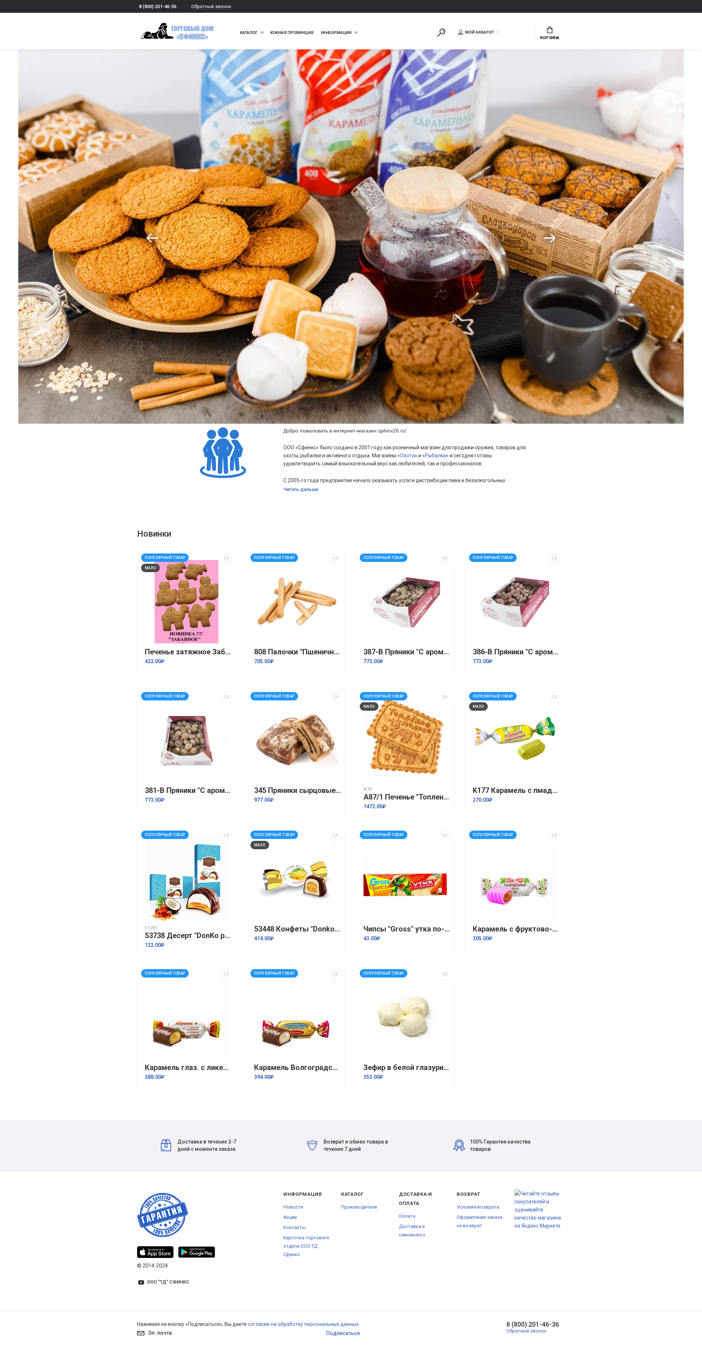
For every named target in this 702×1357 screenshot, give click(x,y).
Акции (290, 1217)
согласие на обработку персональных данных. (304, 1324)
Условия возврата (478, 1207)
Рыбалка (435, 455)
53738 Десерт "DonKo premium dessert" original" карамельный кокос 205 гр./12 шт (188, 935)
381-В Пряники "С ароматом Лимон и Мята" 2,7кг (188, 790)
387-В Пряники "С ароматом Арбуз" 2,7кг (406, 652)
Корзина (549, 37)
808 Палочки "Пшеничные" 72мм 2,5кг (297, 652)
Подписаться (343, 1333)
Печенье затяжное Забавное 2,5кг (188, 652)
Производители (359, 1207)
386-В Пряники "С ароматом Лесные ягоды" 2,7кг (516, 652)
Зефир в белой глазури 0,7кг (406, 1067)
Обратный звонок (211, 6)
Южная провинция (291, 32)
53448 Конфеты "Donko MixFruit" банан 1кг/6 (297, 929)
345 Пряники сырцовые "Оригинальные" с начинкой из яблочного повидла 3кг (297, 790)
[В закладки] (226, 558)
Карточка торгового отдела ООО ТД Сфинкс (306, 1246)
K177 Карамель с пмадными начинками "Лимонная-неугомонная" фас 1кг (516, 790)
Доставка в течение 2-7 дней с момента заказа (206, 1145)
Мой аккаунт (479, 32)
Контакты (294, 1227)
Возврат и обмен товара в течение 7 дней (356, 1145)
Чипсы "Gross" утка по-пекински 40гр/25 (406, 929)
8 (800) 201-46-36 (157, 6)
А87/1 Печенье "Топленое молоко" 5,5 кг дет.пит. (406, 797)
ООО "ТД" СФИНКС (168, 1282)
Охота (407, 455)
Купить (476, 249)
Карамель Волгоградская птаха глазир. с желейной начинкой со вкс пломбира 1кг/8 (297, 1067)
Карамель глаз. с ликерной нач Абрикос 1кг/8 (188, 1067)
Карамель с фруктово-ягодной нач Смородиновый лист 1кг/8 (516, 929)
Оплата (407, 1216)
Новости (293, 1207)
